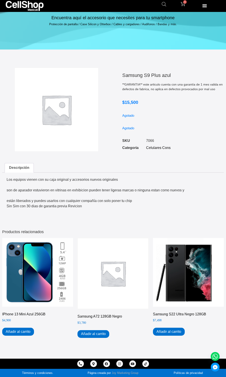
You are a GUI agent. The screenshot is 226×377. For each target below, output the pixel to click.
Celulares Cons (158, 148)
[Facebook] (106, 363)
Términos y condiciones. (37, 373)
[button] (204, 5)
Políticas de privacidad (188, 373)
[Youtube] (132, 363)
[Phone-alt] (80, 363)
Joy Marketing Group (125, 373)
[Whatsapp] (215, 356)
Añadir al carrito (18, 331)
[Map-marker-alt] (93, 363)
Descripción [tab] (19, 167)
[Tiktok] (145, 363)
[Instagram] (119, 363)
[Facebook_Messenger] (215, 367)
